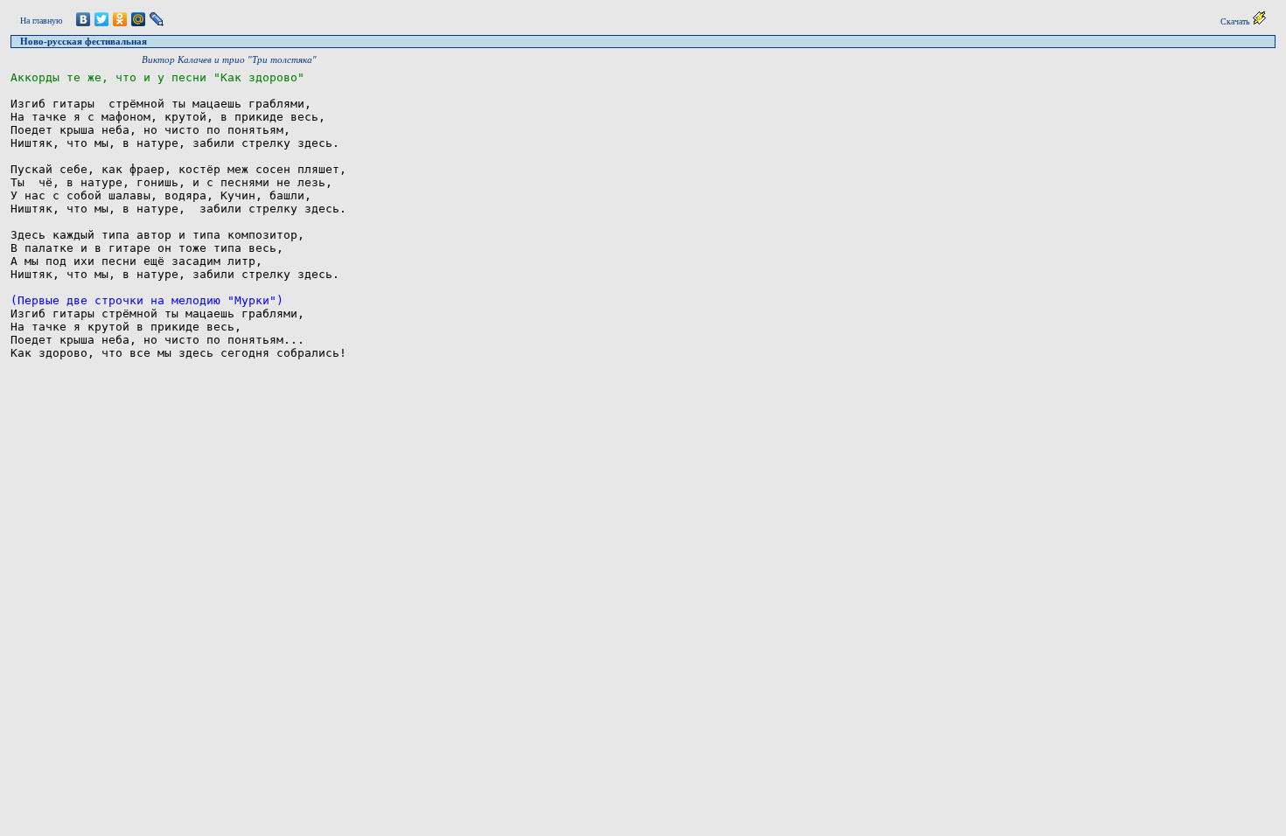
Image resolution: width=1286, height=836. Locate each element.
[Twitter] (102, 19)
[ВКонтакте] (83, 19)
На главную (41, 20)
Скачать (1236, 21)
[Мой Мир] (138, 19)
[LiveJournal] (157, 19)
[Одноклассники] (120, 19)
